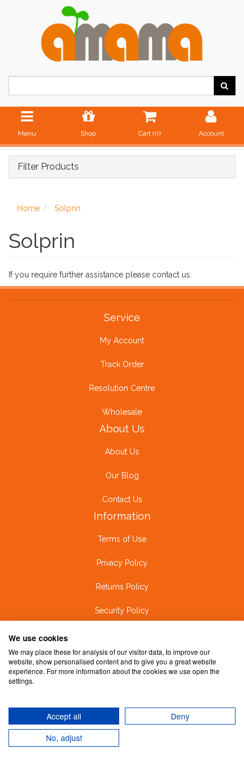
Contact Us (122, 499)
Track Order (122, 364)
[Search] (224, 85)
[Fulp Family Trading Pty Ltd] (122, 31)
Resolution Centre (122, 388)
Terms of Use (122, 539)
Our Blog (122, 475)
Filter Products (48, 167)
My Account (122, 340)
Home (28, 208)
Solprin (67, 208)
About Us (122, 451)
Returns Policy (122, 586)
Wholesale (122, 411)
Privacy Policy (122, 562)
